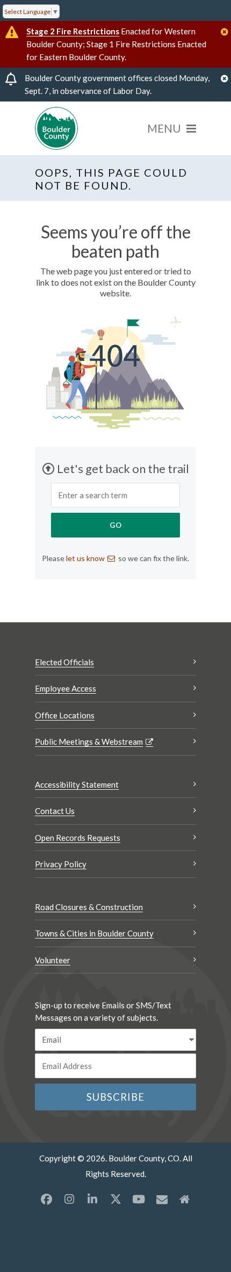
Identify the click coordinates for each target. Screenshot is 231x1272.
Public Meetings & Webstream (89, 741)
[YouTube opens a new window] (138, 1199)
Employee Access (65, 688)
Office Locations (65, 715)
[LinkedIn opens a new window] (92, 1199)
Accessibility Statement (77, 784)
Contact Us (55, 811)
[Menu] (171, 128)
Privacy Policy (60, 864)
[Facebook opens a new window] (46, 1199)
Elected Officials (64, 662)
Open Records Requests (77, 837)
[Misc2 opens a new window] (185, 1199)
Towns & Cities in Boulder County (94, 933)
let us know (85, 558)
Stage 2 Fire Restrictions (72, 31)
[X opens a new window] (115, 1199)
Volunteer (52, 960)
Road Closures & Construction (89, 907)
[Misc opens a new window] (161, 1199)
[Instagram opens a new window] (69, 1199)
